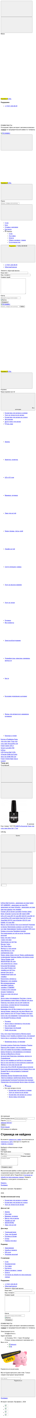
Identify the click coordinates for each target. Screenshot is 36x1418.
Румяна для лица (26, 1013)
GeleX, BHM (26, 914)
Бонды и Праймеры (7, 739)
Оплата (11, 238)
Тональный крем (23, 1016)
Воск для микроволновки (9, 1069)
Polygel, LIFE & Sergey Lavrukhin (11, 911)
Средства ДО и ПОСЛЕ (8, 1067)
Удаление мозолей (11, 1254)
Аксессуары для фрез (27, 1082)
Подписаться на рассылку (10, 1369)
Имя (2, 1154)
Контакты (8, 229)
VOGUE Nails (9, 759)
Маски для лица (27, 1000)
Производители (10, 1264)
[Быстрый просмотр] (16, 901)
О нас (7, 223)
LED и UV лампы (6, 1049)
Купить (18, 835)
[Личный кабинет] (16, 165)
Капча (3, 296)
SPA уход (32, 929)
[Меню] (16, 9)
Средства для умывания (9, 1016)
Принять (3, 1183)
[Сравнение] (16, 338)
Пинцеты (4, 1047)
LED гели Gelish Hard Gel (17, 918)
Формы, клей (10, 959)
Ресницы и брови (15, 1018)
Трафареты (10, 992)
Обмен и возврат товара (17, 240)
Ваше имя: (4, 273)
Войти (3, 1125)
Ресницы (8, 1021)
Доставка (12, 236)
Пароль (3, 1120)
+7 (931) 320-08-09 (18, 246)
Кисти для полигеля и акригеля (22, 1063)
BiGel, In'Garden (6, 914)
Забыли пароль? (6, 1123)
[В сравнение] (16, 774)
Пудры (18, 1013)
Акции (9, 1086)
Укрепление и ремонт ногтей (17, 927)
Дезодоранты (16, 1034)
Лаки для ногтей (10, 1225)
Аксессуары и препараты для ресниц (17, 1023)
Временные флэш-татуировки (15, 1042)
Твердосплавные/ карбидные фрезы (13, 1078)
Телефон (27, 1154)
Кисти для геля (6, 1063)
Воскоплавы (5, 1073)
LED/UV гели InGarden (14, 920)
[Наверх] (16, 1114)
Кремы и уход (5, 1036)
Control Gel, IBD (16, 914)
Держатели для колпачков (10, 1082)
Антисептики (5, 1056)
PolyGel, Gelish (27, 911)
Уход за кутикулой (21, 925)
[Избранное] (16, 353)
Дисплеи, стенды (25, 998)
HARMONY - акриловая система (14, 905)
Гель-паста (9, 972)
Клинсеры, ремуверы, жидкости (21, 1056)
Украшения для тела (25, 1038)
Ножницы (23, 1045)
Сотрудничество (14, 242)
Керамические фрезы (20, 1076)
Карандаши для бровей (13, 1028)
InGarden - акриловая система (24, 907)
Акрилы (7, 1212)
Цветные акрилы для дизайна (11, 909)
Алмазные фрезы (6, 1076)
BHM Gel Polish (12, 754)
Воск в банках (23, 1069)
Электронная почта (7, 1118)
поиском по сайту (7, 1142)
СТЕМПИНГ (10, 987)
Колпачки (13, 1080)
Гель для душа (6, 1034)
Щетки (16, 1005)
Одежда (11, 1007)
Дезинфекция (5, 1058)
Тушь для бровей (11, 1234)
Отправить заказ (7, 1167)
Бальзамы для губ (7, 1009)
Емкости (19, 1000)
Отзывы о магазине (11, 227)
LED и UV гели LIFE (7, 916)
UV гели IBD (17, 916)
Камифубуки (5, 974)
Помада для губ (10, 1013)
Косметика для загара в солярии (16, 1200)
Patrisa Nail (7, 752)
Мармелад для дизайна (9, 981)
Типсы (3, 959)
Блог (6, 225)
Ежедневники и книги (8, 1000)
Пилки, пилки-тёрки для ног (10, 955)
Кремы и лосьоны (7, 931)
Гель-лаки (8, 1214)
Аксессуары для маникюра (10, 998)
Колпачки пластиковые (25, 1080)
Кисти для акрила (25, 1060)
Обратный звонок (11, 267)
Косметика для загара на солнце (16, 1202)
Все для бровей (10, 1026)
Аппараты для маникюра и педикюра (18, 1052)
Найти (22, 306)
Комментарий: (5, 277)
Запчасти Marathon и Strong (10, 1054)
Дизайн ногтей (10, 1220)
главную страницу (7, 1144)
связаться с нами (15, 1139)
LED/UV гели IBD (27, 916)
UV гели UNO (10, 922)
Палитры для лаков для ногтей (11, 1003)
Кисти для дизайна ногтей (10, 1060)
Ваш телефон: (5, 275)
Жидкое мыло (26, 1034)
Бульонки (4, 966)
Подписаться (18, 1380)
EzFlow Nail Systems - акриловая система (15, 903)
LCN (2, 752)
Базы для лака (6, 938)
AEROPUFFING (5, 961)
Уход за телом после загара (14, 1205)
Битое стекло (12, 964)
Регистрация (5, 1127)
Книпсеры (16, 1045)
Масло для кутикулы (8, 925)
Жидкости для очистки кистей (11, 1065)
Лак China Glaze (6, 946)
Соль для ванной (29, 1036)
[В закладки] (16, 790)
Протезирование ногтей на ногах (12, 933)
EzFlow (3, 750)
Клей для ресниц (10, 1030)
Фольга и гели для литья (9, 994)
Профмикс (4, 1185)
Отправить (5, 302)
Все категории (24, 408)
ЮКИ (2, 996)
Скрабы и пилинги (22, 929)
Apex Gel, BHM (6, 757)
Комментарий (25, 1156)
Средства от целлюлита (9, 1038)
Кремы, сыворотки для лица (15, 1011)
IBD (13, 748)
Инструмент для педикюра (16, 1047)
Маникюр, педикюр (11, 1216)
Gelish (7, 746)
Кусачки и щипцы (7, 1045)
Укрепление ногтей (7, 942)
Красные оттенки (11, 736)
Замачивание (11, 929)
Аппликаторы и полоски (25, 1067)
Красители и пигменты (8, 979)
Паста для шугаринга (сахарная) (17, 1071)
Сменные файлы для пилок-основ (22, 957)
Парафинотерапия (19, 931)
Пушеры (29, 1045)
